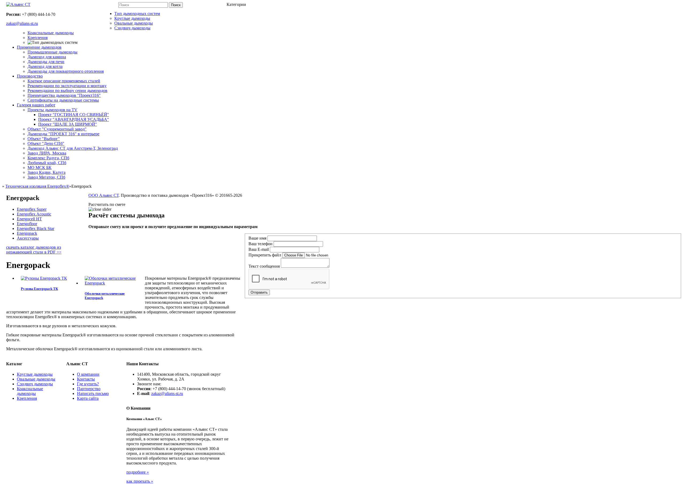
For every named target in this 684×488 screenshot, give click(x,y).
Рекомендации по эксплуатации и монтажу (67, 85)
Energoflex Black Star (35, 228)
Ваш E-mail (258, 249)
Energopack (27, 233)
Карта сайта (88, 398)
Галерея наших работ (36, 105)
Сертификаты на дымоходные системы (63, 100)
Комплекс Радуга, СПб (48, 158)
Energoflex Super (31, 209)
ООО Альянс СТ (103, 195)
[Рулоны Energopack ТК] (44, 278)
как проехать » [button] (139, 481)
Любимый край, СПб (47, 162)
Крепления (38, 37)
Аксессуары (28, 238)
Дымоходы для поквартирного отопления (66, 71)
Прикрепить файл (264, 255)
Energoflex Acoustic (34, 214)
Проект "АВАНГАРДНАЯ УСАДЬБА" (73, 119)
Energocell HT (29, 219)
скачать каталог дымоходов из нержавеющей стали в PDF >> (33, 249)
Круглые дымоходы (132, 18)
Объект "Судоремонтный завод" (57, 129)
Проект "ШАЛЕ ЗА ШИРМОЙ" (67, 124)
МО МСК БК (40, 167)
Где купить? (88, 384)
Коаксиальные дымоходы (51, 32)
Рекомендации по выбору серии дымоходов (67, 90)
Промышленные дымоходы (52, 52)
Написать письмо (93, 393)
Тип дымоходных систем (137, 13)
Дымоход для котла (45, 66)
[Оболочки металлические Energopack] (113, 283)
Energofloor (27, 223)
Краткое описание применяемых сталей (64, 81)
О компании (88, 374)
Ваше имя (257, 238)
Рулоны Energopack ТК (39, 289)
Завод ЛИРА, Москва (47, 153)
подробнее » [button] (137, 472)
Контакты (86, 379)
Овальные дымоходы (133, 23)
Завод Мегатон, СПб (46, 177)
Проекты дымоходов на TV (52, 109)
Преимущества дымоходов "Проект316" (64, 95)
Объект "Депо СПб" (46, 143)
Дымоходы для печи (46, 61)
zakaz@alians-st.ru (167, 393)
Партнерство (88, 388)
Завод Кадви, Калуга (46, 172)
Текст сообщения (264, 266)
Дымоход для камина (47, 57)
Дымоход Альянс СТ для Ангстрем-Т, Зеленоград (73, 148)
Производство (30, 76)
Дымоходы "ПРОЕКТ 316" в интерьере (63, 134)
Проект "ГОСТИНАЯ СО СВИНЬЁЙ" (73, 114)
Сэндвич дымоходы (132, 28)
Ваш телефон (260, 243)
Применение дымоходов (39, 47)
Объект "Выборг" (44, 138)
